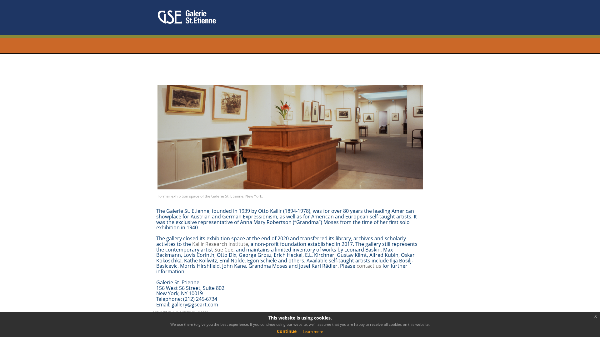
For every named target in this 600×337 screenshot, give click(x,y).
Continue (287, 331)
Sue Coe (223, 249)
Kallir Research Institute (220, 244)
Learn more (313, 331)
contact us (369, 265)
